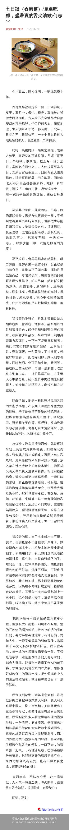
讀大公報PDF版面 (52, 809)
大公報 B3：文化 (14, 29)
